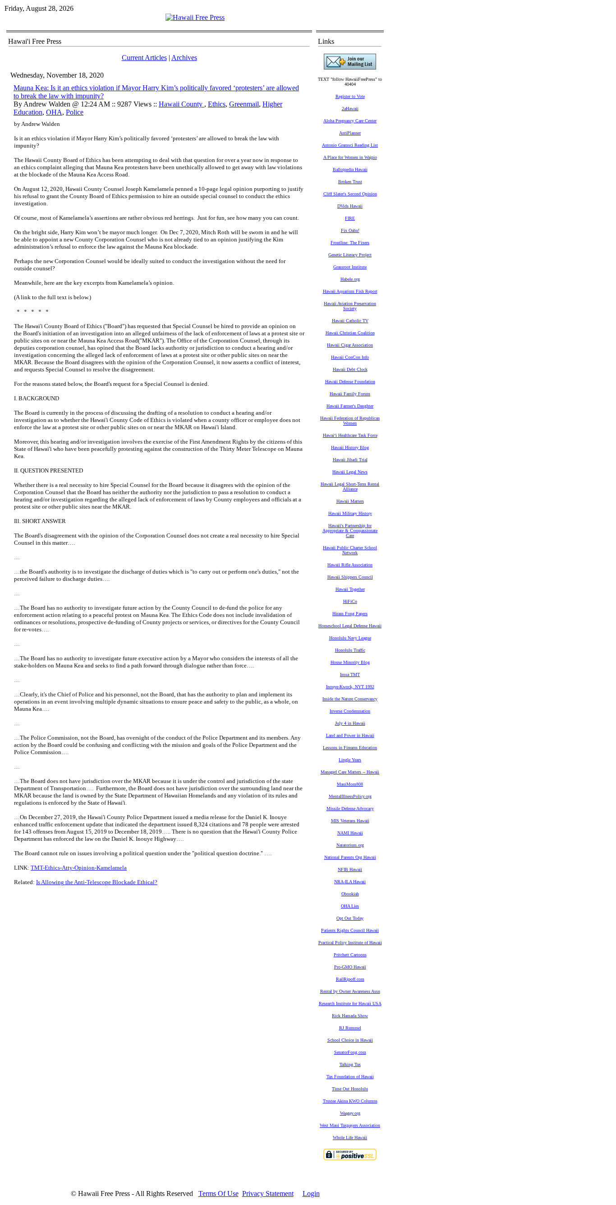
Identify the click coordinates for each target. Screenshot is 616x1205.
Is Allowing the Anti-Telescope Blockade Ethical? (96, 882)
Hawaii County (181, 104)
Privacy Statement (268, 1193)
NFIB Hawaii (350, 869)
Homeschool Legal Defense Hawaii (350, 625)
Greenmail (244, 104)
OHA (54, 112)
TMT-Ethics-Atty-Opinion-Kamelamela (79, 867)
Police (74, 112)
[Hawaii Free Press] (195, 17)
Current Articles (144, 57)
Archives (184, 57)
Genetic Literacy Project (350, 254)
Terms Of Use (218, 1193)
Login (311, 1193)
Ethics (216, 104)
